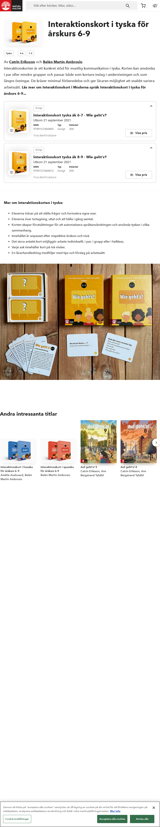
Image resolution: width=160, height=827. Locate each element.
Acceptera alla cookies (112, 818)
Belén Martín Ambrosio (62, 62)
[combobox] (81, 5)
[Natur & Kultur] (11, 5)
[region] (80, 814)
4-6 (21, 53)
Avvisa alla (142, 818)
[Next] (156, 443)
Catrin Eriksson (22, 62)
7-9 (30, 53)
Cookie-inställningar (17, 818)
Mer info (115, 811)
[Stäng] (153, 807)
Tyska (9, 53)
